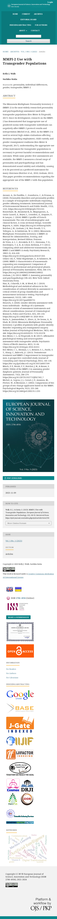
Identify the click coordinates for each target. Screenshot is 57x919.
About (22, 30)
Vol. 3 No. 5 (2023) (29, 51)
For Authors (41, 25)
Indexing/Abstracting (20, 25)
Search (29, 41)
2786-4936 (21, 598)
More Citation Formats (16, 523)
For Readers (11, 669)
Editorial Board (28, 19)
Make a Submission (18, 617)
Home (15, 14)
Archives (38, 14)
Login (50, 2)
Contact (35, 30)
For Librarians (12, 677)
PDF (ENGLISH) (14, 478)
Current (26, 14)
